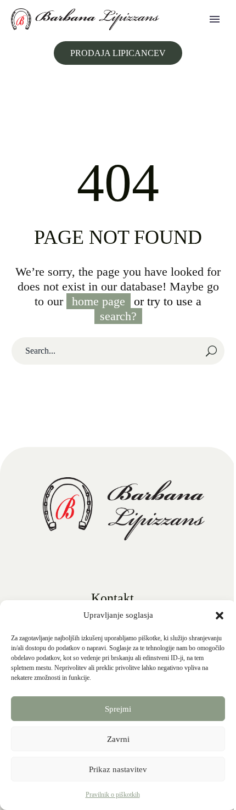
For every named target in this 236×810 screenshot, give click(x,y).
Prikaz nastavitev (118, 769)
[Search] (211, 351)
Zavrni (118, 739)
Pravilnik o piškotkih (113, 794)
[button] (219, 615)
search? (118, 316)
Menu (215, 19)
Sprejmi (118, 709)
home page (98, 301)
